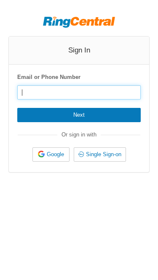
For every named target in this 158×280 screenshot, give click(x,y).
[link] (51, 154)
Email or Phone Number (48, 77)
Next (79, 115)
